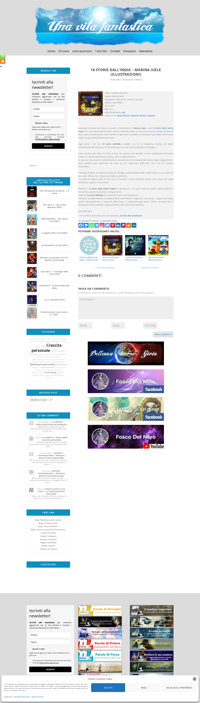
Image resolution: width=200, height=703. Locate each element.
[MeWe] (134, 225)
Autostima (60, 373)
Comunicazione (44, 354)
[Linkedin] (118, 225)
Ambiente (60, 354)
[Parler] (123, 225)
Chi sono (63, 51)
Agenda (48, 375)
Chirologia (38, 370)
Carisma (53, 359)
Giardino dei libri (138, 115)
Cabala (53, 351)
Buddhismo (34, 354)
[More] (2, 61)
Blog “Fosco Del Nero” (48, 526)
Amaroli (54, 339)
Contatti (115, 51)
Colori (48, 339)
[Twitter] (107, 225)
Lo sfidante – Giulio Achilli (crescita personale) (51, 423)
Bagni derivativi (60, 341)
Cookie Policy (8, 696)
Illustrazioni (128, 79)
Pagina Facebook (48, 542)
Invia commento (163, 334)
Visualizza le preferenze (179, 687)
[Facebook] (81, 225)
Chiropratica (47, 357)
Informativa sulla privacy (22, 696)
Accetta (108, 687)
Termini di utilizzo (37, 696)
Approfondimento (38, 359)
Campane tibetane (58, 362)
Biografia (50, 341)
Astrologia (60, 359)
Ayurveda (48, 378)
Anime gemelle (47, 370)
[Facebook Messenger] (86, 225)
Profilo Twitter (48, 545)
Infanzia (138, 79)
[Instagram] (102, 225)
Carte (43, 346)
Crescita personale (47, 347)
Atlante (48, 362)
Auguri (58, 357)
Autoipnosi (36, 367)
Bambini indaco (40, 339)
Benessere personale (42, 364)
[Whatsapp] (91, 225)
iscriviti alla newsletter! (131, 215)
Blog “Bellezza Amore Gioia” (48, 520)
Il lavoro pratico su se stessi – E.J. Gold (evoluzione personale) (51, 491)
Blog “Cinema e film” (48, 523)
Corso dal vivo (59, 367)
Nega (143, 687)
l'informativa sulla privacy (47, 139)
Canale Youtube (48, 533)
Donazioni (129, 51)
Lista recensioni (82, 51)
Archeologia (58, 370)
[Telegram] (96, 225)
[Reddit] (128, 225)
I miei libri (101, 51)
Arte (53, 357)
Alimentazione (61, 365)
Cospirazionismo (47, 367)
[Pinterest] (112, 225)
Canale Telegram (48, 536)
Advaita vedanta (39, 375)
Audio (32, 339)
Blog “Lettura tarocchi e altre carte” (48, 529)
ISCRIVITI (48, 146)
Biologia (38, 346)
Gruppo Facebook (48, 539)
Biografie (54, 375)
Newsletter (146, 51)
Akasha (61, 375)
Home (51, 51)
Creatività (35, 362)
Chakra (53, 354)
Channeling (50, 372)
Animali (42, 362)
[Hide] (1, 66)
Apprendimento (38, 373)
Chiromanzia (42, 341)
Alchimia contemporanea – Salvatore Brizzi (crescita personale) (51, 455)
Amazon (151, 115)
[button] (194, 679)
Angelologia (60, 351)
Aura (47, 359)
